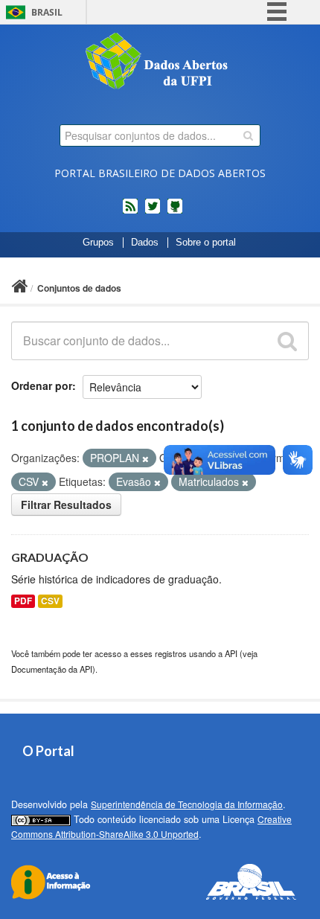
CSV (50, 601)
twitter (152, 212)
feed (130, 212)
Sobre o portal (206, 242)
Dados (145, 242)
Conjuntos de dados (79, 288)
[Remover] (145, 458)
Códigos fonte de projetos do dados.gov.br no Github (174, 212)
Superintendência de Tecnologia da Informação (187, 804)
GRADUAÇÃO (50, 557)
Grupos (98, 242)
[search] (248, 135)
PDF (23, 601)
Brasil (47, 12)
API (231, 653)
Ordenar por (41, 385)
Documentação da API (51, 669)
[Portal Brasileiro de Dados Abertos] (160, 62)
